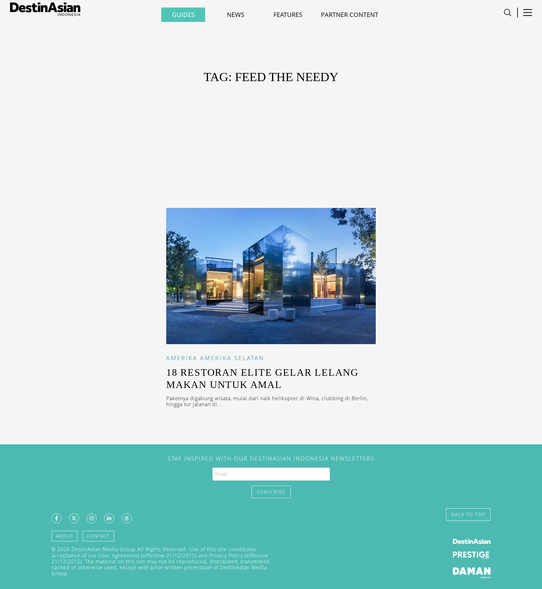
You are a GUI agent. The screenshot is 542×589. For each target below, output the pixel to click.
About (64, 536)
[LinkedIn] (109, 518)
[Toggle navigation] (507, 13)
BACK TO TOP (468, 514)
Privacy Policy (226, 555)
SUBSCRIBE (271, 492)
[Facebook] (56, 518)
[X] (74, 518)
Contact (98, 536)
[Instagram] (92, 518)
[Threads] (127, 518)
